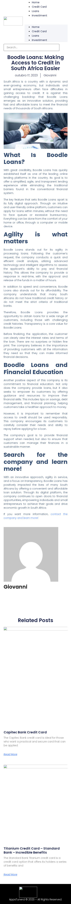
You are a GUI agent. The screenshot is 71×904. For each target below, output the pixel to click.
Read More (10, 754)
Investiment (39, 15)
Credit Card (39, 7)
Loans (35, 11)
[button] (46, 19)
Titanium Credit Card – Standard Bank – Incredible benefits (32, 850)
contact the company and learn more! (36, 516)
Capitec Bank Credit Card (25, 732)
